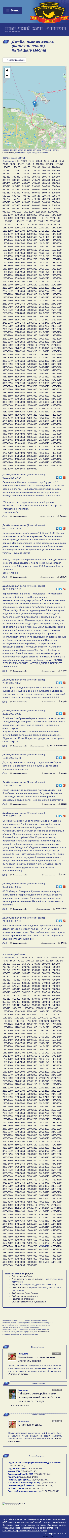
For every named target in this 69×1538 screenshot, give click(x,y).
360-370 (46, 177)
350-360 (36, 177)
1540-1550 (20, 246)
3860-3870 (44, 392)
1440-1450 (20, 240)
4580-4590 (8, 440)
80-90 (12, 164)
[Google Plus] (64, 476)
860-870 (6, 205)
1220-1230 (56, 224)
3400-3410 (32, 364)
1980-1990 (8, 275)
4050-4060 (32, 405)
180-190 (46, 167)
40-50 (46, 161)
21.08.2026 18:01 (40, 1480)
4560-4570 (44, 437)
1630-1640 (8, 253)
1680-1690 (8, 256)
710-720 (36, 196)
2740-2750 (20, 323)
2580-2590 (8, 313)
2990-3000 (20, 339)
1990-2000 (20, 275)
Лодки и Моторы (16, 1468)
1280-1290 (8, 231)
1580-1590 (8, 250)
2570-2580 (56, 310)
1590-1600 (20, 250)
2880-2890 (8, 332)
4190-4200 (20, 415)
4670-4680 (56, 443)
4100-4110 (32, 408)
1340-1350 (20, 234)
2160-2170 (44, 284)
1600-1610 (32, 250)
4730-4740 (8, 449)
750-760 (16, 199)
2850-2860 (32, 329)
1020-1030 (53, 212)
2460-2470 (44, 304)
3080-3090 (8, 345)
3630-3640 (8, 380)
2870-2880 (56, 329)
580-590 (26, 189)
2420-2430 (56, 300)
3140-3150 (20, 348)
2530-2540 (8, 310)
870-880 (16, 205)
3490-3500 (20, 370)
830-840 (36, 202)
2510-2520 (44, 307)
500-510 (6, 186)
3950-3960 (32, 399)
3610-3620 (44, 376)
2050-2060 (32, 278)
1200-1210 (31, 224)
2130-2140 (8, 284)
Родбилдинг (14, 1477)
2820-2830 (56, 326)
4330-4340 (8, 424)
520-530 (26, 186)
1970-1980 (56, 272)
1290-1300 (20, 231)
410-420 (36, 180)
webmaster (48, 1536)
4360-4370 (44, 424)
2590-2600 (20, 313)
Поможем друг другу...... (19, 1480)
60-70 (61, 161)
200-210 (6, 170)
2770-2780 (56, 323)
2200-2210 (32, 288)
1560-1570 (44, 246)
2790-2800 (20, 326)
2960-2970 (44, 335)
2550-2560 (32, 310)
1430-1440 (8, 240)
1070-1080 (56, 215)
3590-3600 (20, 376)
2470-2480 (56, 304)
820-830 (26, 202)
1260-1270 (44, 227)
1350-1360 (32, 234)
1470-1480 (56, 240)
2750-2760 (32, 323)
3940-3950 (20, 399)
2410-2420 (44, 300)
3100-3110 (32, 345)
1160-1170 (43, 221)
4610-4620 (44, 440)
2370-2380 (56, 297)
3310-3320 (44, 357)
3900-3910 (32, 396)
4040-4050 (20, 405)
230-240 (36, 170)
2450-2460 (32, 304)
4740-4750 (20, 449)
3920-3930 (56, 396)
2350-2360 (32, 297)
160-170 (26, 167)
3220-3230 (56, 351)
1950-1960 (32, 272)
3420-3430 (56, 364)
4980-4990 (8, 465)
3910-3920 (44, 396)
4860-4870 (44, 456)
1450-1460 (32, 240)
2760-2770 (44, 323)
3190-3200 (20, 351)
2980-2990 (8, 339)
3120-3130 (56, 345)
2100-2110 (32, 281)
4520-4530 (56, 434)
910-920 (56, 205)
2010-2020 (44, 275)
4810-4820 (44, 453)
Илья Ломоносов (58, 745)
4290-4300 (20, 421)
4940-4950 (20, 462)
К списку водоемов (15, 60)
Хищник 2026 (14, 1471)
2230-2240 (8, 291)
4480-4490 (8, 434)
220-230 (26, 170)
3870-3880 (56, 392)
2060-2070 (44, 278)
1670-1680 (56, 253)
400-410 (26, 180)
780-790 (46, 199)
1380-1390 (8, 237)
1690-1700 (20, 256)
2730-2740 (8, 323)
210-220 (16, 170)
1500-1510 (32, 243)
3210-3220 (44, 351)
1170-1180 (55, 221)
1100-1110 (31, 218)
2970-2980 (56, 335)
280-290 (26, 173)
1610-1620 (44, 250)
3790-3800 (20, 389)
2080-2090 (8, 281)
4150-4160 (32, 411)
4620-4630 (56, 440)
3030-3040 (8, 342)
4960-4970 (44, 462)
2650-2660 (32, 316)
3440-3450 (20, 367)
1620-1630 (56, 250)
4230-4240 (8, 418)
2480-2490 (8, 307)
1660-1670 (44, 253)
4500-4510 (32, 434)
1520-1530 (56, 243)
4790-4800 (20, 453)
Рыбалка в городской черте (25, 1296)
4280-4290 (8, 421)
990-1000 (16, 212)
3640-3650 (20, 380)
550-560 (56, 186)
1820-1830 (56, 262)
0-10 (17, 161)
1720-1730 (56, 256)
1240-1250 (20, 227)
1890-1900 (20, 269)
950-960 (36, 208)
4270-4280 (56, 418)
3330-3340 (8, 361)
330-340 (16, 177)
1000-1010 (28, 212)
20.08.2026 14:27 (51, 1482)
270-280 (16, 173)
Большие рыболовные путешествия (29, 1302)
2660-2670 (44, 316)
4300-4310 (32, 421)
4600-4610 (32, 440)
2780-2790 (8, 326)
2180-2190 (8, 288)
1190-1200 (19, 224)
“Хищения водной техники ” (21, 1485)
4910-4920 (44, 459)
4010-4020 (44, 402)
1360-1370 (44, 234)
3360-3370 (44, 361)
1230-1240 (8, 227)
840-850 (46, 202)
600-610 (46, 189)
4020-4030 (56, 402)
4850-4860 (32, 456)
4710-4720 (44, 446)
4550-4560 (32, 437)
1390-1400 (20, 237)
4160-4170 (44, 411)
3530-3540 (8, 373)
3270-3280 (56, 354)
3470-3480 (56, 367)
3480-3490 (8, 370)
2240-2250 (20, 291)
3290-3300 (20, 357)
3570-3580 (56, 373)
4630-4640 (8, 443)
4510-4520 (44, 434)
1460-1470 (44, 240)
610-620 (56, 189)
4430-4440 (8, 431)
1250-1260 (32, 227)
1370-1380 (56, 234)
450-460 (16, 183)
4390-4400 (20, 427)
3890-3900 (20, 396)
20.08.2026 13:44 (44, 1485)
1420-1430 (56, 237)
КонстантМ (61, 909)
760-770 (26, 199)
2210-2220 (44, 288)
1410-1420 (44, 237)
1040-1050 (20, 215)
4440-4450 (20, 431)
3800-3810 (32, 389)
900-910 (46, 205)
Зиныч (63, 516)
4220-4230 (56, 415)
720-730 (46, 196)
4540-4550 (20, 437)
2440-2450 (20, 304)
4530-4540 (8, 437)
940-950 (26, 208)
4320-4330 (56, 421)
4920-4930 (56, 459)
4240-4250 (20, 418)
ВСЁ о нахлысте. (16, 1488)
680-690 (6, 196)
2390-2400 (20, 300)
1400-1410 (32, 237)
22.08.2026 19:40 (42, 1474)
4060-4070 (44, 405)
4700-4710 (32, 446)
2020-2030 (56, 275)
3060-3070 (44, 342)
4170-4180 (56, 411)
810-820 (16, 202)
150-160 (16, 167)
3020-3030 (56, 339)
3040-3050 (20, 342)
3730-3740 (8, 386)
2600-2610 (32, 313)
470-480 (36, 183)
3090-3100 (20, 345)
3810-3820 (44, 389)
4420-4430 (56, 427)
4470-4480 (56, 431)
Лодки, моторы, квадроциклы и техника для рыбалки (34, 1463)
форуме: (29, 1273)
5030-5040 (8, 468)
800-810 (6, 202)
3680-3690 (8, 383)
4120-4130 (56, 408)
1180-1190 (7, 224)
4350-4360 (32, 424)
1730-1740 (8, 259)
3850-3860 (32, 392)
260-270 (6, 173)
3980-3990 (8, 402)
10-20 (24, 161)
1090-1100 (20, 218)
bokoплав (23, 1390)
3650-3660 (32, 380)
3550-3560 (32, 373)
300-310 (46, 173)
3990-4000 (20, 402)
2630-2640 (8, 316)
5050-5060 (32, 468)
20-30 (31, 161)
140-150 (6, 167)
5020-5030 (56, 465)
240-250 (46, 170)
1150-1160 (31, 221)
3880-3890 (8, 396)
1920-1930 (56, 269)
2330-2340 (8, 297)
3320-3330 (56, 357)
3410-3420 (44, 364)
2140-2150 (20, 284)
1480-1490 (8, 243)
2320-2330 (56, 294)
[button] (34, 103)
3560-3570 (44, 373)
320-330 (6, 177)
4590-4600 (20, 440)
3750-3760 (32, 386)
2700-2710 (32, 319)
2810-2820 (44, 326)
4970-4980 (56, 462)
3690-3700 (20, 383)
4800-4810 (32, 453)
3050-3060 (32, 342)
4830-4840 (8, 456)
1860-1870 (44, 265)
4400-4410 (32, 427)
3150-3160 (32, 348)
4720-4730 (56, 446)
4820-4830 (56, 453)
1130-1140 (7, 221)
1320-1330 (56, 231)
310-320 (56, 173)
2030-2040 (8, 278)
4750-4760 (32, 449)
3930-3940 (8, 399)
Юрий (63, 671)
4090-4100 (20, 408)
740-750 (6, 199)
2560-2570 (44, 310)
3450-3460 (32, 367)
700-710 (26, 196)
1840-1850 (20, 265)
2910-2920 (44, 332)
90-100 (21, 164)
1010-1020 (41, 212)
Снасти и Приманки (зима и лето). (24, 1491)
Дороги (15, 1285)
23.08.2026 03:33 (16, 1465)
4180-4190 (8, 415)
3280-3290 (8, 357)
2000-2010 (32, 275)
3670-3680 (56, 380)
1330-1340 (8, 234)
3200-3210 (32, 351)
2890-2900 (20, 332)
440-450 (6, 183)
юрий (63, 701)
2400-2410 (32, 300)
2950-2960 (32, 335)
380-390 (6, 180)
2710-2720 (44, 319)
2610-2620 (44, 313)
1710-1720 (44, 256)
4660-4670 (44, 443)
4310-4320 (44, 421)
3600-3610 (32, 376)
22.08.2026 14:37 (29, 1477)
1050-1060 (32, 215)
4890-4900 (20, 459)
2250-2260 (32, 291)
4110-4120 (44, 408)
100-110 (30, 164)
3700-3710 (32, 383)
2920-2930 (56, 332)
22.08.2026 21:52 (33, 1468)
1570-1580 (56, 246)
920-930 (6, 208)
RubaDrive (23, 1354)
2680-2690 (8, 319)
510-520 (16, 186)
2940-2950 (20, 335)
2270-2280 (56, 291)
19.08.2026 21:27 (34, 1488)
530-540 (36, 186)
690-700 (16, 196)
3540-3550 (20, 373)
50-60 (54, 161)
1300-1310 (32, 231)
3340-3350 (20, 361)
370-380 (56, 177)
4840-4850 (20, 456)
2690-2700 (20, 319)
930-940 (16, 208)
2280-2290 (8, 294)
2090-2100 (20, 281)
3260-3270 (44, 354)
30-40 (39, 161)
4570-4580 (56, 437)
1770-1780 (56, 259)
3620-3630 (56, 376)
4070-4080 (56, 405)
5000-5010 (32, 465)
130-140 (59, 164)
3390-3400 (20, 364)
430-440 (56, 180)
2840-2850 (20, 329)
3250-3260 (32, 354)
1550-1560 (32, 246)
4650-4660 (32, 443)
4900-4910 (32, 459)
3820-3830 (56, 389)
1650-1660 (32, 253)
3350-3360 (32, 361)
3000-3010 (32, 339)
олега (63, 943)
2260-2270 (44, 291)
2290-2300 (20, 294)
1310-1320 (44, 231)
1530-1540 (8, 246)
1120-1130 (55, 218)
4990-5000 (20, 465)
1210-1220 (44, 224)
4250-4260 (32, 418)
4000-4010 (32, 402)
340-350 (26, 177)
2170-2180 (56, 284)
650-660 (36, 192)
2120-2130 (56, 281)
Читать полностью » (18, 1374)
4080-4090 (8, 408)
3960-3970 (44, 399)
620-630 (6, 192)
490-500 (56, 183)
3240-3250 (20, 354)
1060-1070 (44, 215)
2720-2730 (56, 319)
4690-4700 (20, 446)
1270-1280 (56, 227)
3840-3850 (20, 392)
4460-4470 (44, 431)
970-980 (56, 208)
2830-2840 (8, 329)
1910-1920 (44, 269)
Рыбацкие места (20, 1288)
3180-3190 (8, 351)
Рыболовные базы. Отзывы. (25, 1293)
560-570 (6, 189)
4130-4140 (8, 411)
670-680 (56, 192)
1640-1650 (20, 253)
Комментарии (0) (19, 516)
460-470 (26, 183)
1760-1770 (44, 259)
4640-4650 (20, 443)
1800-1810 (32, 262)
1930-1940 (8, 272)
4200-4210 (32, 415)
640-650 (26, 192)
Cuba (63, 874)
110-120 (40, 164)
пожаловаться (48, 516)
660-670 (46, 192)
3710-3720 (44, 383)
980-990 (6, 212)
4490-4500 (20, 434)
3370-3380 (56, 361)
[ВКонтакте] (57, 476)
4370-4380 (56, 424)
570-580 (16, 189)
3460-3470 (44, 367)
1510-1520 (44, 243)
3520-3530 (56, 370)
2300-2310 (32, 294)
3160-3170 (44, 348)
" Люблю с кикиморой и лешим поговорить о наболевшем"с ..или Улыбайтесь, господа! (39, 1397)
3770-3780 (56, 386)
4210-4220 (44, 415)
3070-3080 (56, 342)
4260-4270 (44, 418)
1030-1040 (8, 215)
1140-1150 (19, 221)
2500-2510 (32, 307)
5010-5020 (44, 465)
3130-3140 (8, 348)
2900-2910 (32, 332)
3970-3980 (56, 399)
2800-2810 (32, 326)
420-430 (46, 180)
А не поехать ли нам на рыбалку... (28, 1279)
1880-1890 (8, 269)
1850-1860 (32, 265)
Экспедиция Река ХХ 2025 (20, 1474)
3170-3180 (56, 348)
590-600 (36, 189)
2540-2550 (20, 310)
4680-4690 (8, 446)
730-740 (56, 196)
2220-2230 (56, 288)
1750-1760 (32, 259)
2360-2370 (44, 297)
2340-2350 (20, 297)
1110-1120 (43, 218)
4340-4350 (20, 424)
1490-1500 (20, 243)
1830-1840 (8, 265)
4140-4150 (20, 411)
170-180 (36, 167)
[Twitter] (60, 476)
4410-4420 (44, 427)
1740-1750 (20, 259)
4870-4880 (56, 456)
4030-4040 (8, 405)
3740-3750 (20, 386)
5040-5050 (20, 468)
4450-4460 (32, 431)
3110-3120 (44, 345)
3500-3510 (32, 370)
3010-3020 (44, 339)
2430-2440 (8, 304)
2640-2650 (20, 316)
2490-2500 (20, 307)
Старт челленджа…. (30, 1424)
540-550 (46, 186)
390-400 (16, 180)
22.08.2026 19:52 (30, 1471)
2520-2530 (56, 307)
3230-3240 (8, 354)
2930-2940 (8, 335)
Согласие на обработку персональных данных (25, 1531)
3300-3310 (32, 357)
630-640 (16, 192)
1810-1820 (44, 262)
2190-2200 (20, 288)
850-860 (56, 202)
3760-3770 (44, 386)
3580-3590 (8, 376)
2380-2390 (8, 300)
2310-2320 (44, 294)
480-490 (46, 183)
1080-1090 (8, 218)
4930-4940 (8, 462)
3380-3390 (8, 364)
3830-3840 (8, 392)
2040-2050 (20, 278)
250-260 (56, 170)
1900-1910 (32, 269)
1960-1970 (44, 272)
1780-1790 (8, 262)
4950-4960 (32, 462)
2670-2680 (56, 316)
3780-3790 (8, 389)
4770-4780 (56, 449)
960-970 (46, 208)
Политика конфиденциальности (42, 1528)
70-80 (5, 164)
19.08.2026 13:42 (50, 1491)
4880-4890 (8, 459)
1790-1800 (20, 262)
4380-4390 (8, 427)
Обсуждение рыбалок (22, 1276)
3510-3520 (44, 370)
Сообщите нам (8, 153)
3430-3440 (8, 367)
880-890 (26, 205)
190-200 (56, 167)
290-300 (36, 173)
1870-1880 (56, 265)
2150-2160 (32, 284)
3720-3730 (56, 383)
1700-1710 (32, 256)
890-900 (36, 205)
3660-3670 (44, 380)
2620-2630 (56, 313)
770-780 (36, 199)
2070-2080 (56, 278)
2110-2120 (44, 281)
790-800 (56, 199)
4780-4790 (8, 453)
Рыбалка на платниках (22, 1299)
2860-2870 (44, 329)
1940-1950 (20, 272)
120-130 (49, 164)
